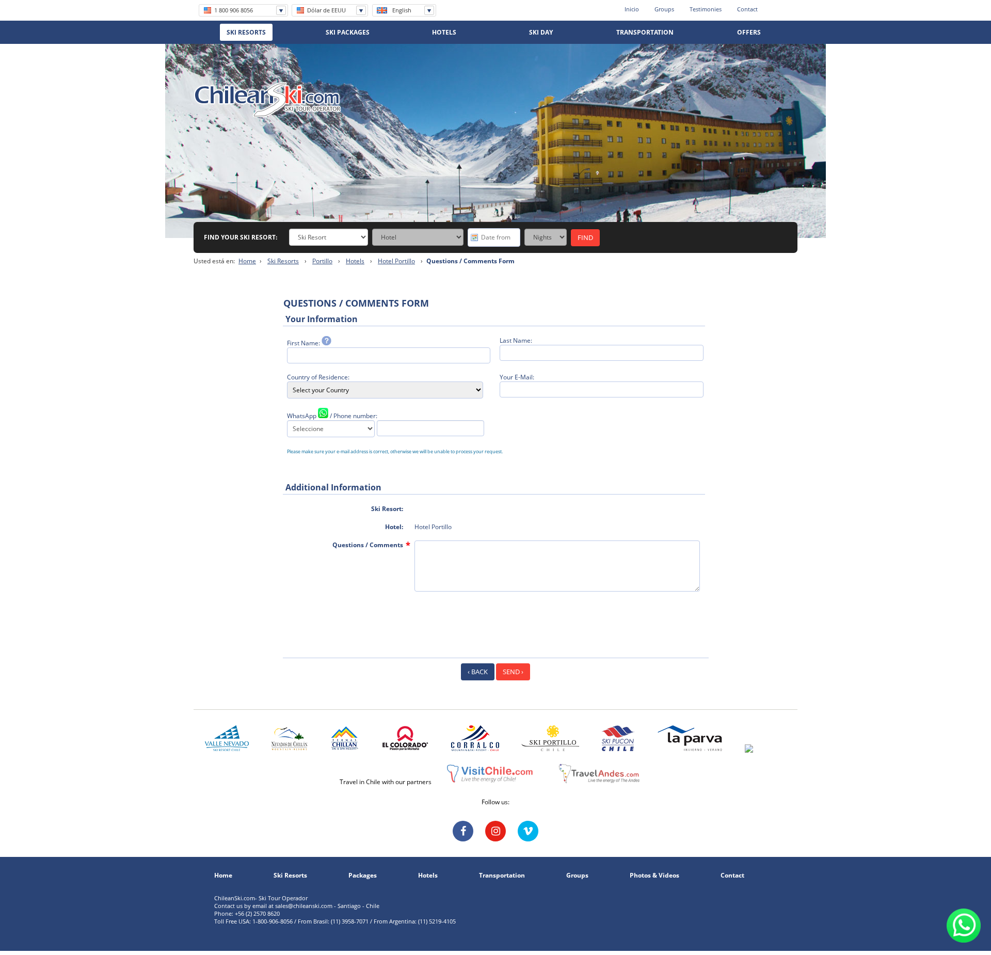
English (401, 10)
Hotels (355, 261)
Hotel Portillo (396, 261)
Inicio (632, 9)
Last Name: (516, 340)
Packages (362, 875)
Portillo (322, 261)
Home (247, 261)
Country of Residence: (318, 377)
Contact (747, 9)
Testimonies (706, 9)
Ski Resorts (283, 261)
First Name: (304, 343)
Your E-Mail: (517, 377)
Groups (664, 9)
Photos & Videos (654, 875)
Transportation (502, 875)
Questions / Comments (367, 544)
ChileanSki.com (268, 99)
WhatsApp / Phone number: (332, 415)
